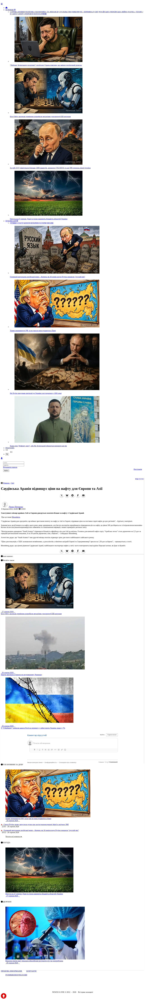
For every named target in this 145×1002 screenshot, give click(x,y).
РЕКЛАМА (9, 448)
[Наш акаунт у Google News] (78, 986)
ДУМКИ (13, 223)
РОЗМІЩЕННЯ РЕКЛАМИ (16, 975)
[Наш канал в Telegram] (71, 986)
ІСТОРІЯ (43, 223)
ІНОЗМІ (50, 223)
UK (136, 479)
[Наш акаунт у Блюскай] (60, 986)
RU (142, 479)
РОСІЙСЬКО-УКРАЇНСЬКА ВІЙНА (113, 12)
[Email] (83, 495)
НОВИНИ (9, 10)
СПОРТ (21, 14)
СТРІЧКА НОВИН (17, 12)
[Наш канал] (85, 986)
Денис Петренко (16, 507)
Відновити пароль (10, 467)
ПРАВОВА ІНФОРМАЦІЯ (11, 971)
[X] (61, 495)
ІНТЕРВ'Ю (34, 223)
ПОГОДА (37, 14)
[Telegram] (72, 495)
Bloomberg (16, 517)
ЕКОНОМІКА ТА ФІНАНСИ (46, 12)
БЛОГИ (27, 223)
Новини (6, 483)
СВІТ (96, 12)
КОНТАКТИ (31, 971)
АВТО (14, 14)
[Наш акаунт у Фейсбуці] (66, 986)
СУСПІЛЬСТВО (65, 12)
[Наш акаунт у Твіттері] (55, 986)
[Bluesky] (67, 495)
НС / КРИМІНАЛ (87, 12)
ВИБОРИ (76, 12)
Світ (12, 483)
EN (139, 479)
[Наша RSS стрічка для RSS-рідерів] (90, 986)
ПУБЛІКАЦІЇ (10, 221)
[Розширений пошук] (7, 454)
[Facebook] (78, 495)
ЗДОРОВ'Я (28, 14)
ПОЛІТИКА (30, 12)
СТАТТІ (20, 223)
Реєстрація (138, 469)
